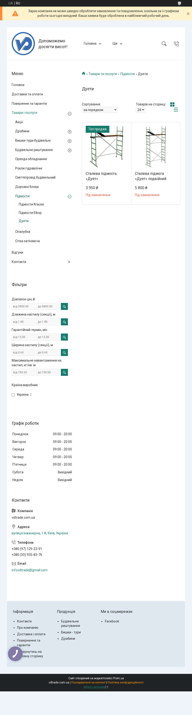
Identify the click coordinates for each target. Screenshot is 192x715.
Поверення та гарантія (29, 103)
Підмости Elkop (30, 213)
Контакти (19, 262)
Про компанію (27, 627)
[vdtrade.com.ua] (23, 43)
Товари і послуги (24, 113)
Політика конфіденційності (126, 682)
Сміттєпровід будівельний (35, 177)
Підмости (127, 74)
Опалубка (22, 232)
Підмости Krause (31, 204)
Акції (19, 122)
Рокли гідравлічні (28, 168)
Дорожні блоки (27, 187)
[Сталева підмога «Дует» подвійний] (156, 147)
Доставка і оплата (31, 634)
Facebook (112, 621)
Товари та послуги (103, 74)
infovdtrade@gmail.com (30, 570)
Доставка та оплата (27, 94)
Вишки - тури (71, 632)
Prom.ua (118, 678)
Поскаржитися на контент (88, 682)
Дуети (24, 221)
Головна (90, 43)
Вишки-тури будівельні (33, 140)
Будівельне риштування (34, 150)
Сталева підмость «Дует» (101, 176)
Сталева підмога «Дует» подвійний (150, 176)
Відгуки (17, 252)
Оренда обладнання (31, 159)
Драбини (22, 131)
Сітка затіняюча (27, 241)
